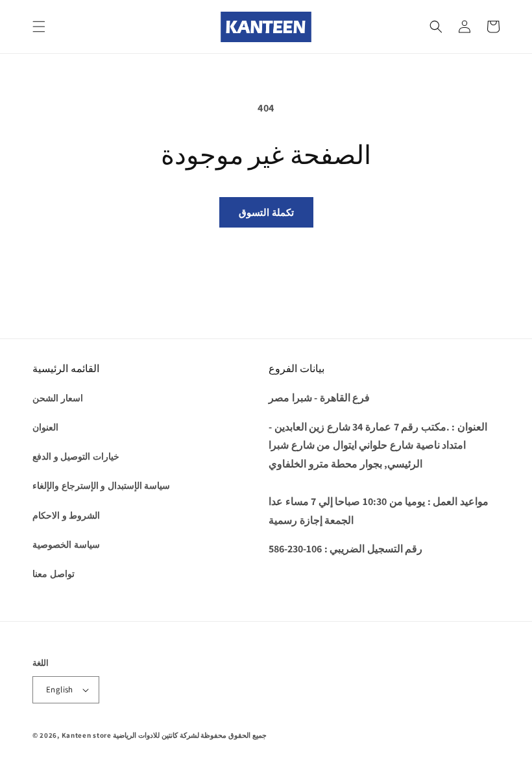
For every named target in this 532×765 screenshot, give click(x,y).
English (59, 689)
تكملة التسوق (266, 212)
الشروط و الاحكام (66, 515)
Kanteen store (87, 735)
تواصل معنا (53, 574)
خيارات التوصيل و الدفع (75, 456)
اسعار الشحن (57, 398)
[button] (39, 26)
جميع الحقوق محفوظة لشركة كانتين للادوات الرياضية (189, 735)
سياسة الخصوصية (66, 544)
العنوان (45, 427)
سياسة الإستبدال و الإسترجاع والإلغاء (101, 485)
